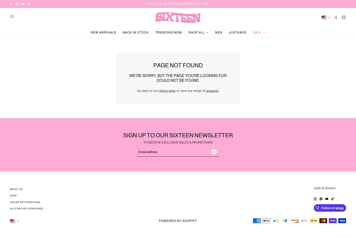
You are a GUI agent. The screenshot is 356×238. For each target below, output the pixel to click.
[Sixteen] (178, 17)
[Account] (336, 17)
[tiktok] (29, 4)
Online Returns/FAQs (25, 202)
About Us (16, 189)
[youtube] (23, 4)
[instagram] (11, 4)
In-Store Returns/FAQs (26, 208)
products (212, 91)
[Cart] (344, 17)
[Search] (12, 16)
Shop (13, 195)
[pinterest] (17, 4)
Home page (167, 91)
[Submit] (214, 152)
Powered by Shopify (178, 221)
